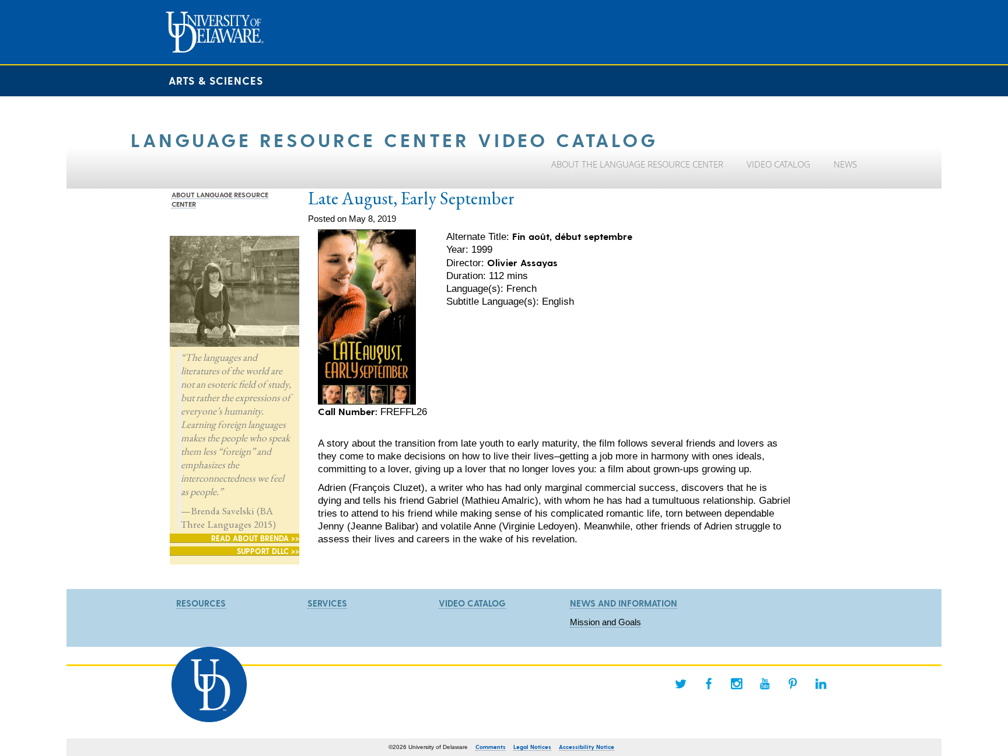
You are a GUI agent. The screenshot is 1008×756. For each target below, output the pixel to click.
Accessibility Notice (586, 746)
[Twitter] (681, 683)
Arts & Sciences (216, 80)
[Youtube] (765, 683)
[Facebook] (709, 683)
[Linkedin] (821, 683)
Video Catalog (472, 603)
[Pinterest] (793, 683)
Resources (201, 603)
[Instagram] (737, 683)
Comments (490, 746)
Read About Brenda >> (255, 538)
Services (327, 603)
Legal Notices (532, 746)
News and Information (623, 603)
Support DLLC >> (268, 550)
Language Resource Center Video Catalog (394, 139)
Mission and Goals (605, 622)
